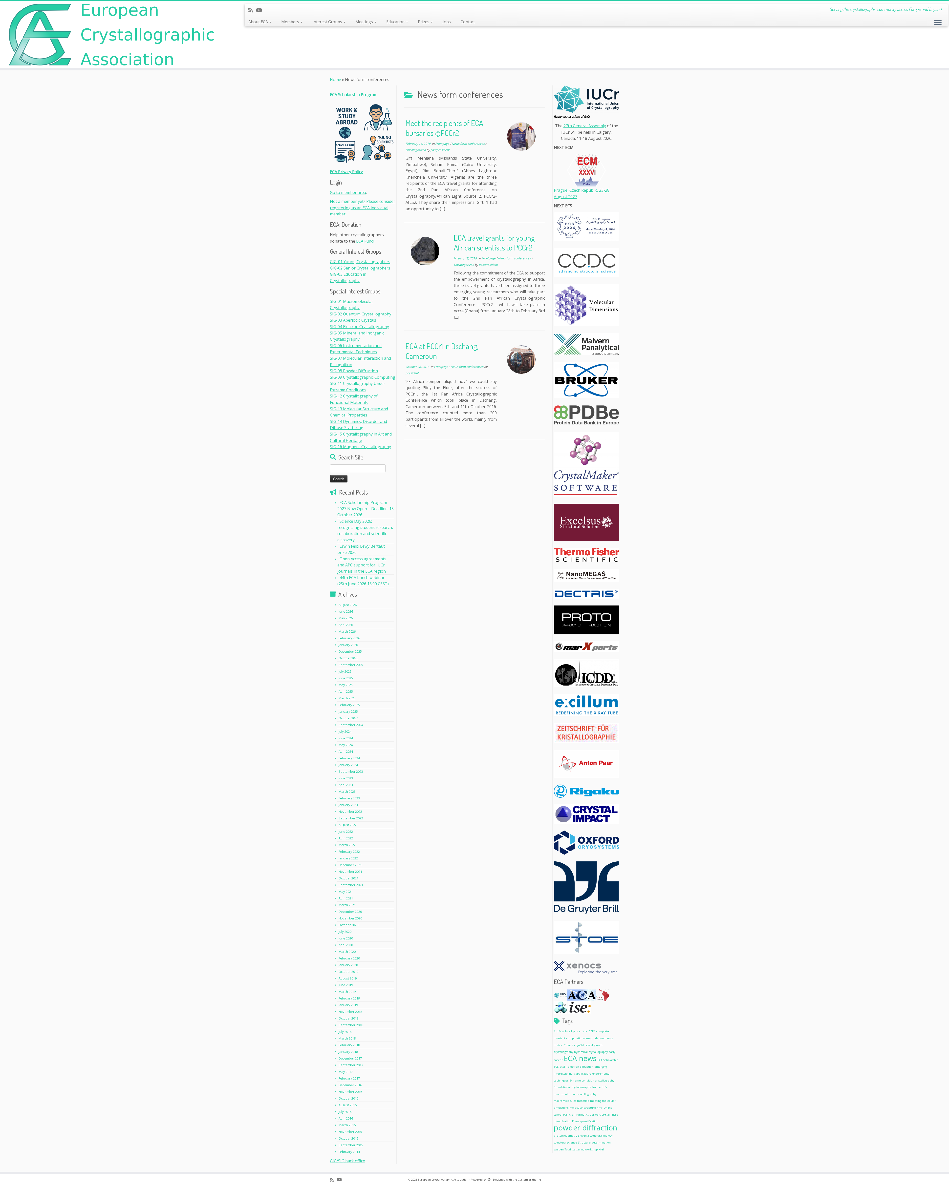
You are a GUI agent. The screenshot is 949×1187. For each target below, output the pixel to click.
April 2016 (346, 1118)
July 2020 (345, 931)
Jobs (447, 21)
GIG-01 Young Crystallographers (360, 261)
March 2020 (347, 951)
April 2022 (346, 838)
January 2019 (348, 1005)
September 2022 (351, 818)
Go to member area (348, 192)
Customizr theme (529, 1179)
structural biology (601, 1135)
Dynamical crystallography (591, 1052)
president (412, 373)
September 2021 (351, 885)
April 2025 (346, 691)
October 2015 (348, 1138)
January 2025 (348, 711)
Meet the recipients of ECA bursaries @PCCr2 (444, 128)
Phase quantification (585, 1121)
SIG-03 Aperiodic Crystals (353, 320)
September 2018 (351, 1025)
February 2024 (349, 758)
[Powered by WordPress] (489, 1178)
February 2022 (349, 851)
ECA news (580, 1058)
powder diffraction (585, 1128)
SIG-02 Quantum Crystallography (360, 314)
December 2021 (350, 865)
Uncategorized (416, 150)
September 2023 (351, 771)
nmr (600, 1107)
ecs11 (563, 1066)
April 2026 (346, 625)
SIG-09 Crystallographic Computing (362, 377)
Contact (468, 21)
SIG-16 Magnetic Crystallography (360, 446)
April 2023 (346, 785)
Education (396, 21)
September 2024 (351, 725)
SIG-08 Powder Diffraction (354, 371)
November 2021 (350, 871)
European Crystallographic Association (443, 1179)
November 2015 (350, 1131)
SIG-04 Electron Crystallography (359, 326)
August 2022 (348, 825)
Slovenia (583, 1135)
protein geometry (565, 1135)
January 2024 (348, 765)
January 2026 (348, 645)
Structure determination (594, 1142)
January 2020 (348, 965)
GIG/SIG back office (347, 1161)
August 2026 (348, 605)
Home (335, 79)
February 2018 (349, 1045)
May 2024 (346, 745)
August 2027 (565, 196)
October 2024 (348, 718)
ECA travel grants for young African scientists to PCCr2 (494, 242)
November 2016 (350, 1091)
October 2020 (348, 925)
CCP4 (592, 1031)
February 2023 (349, 798)
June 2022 (346, 831)
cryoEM (579, 1045)
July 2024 (345, 731)
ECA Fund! (365, 241)
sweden (559, 1149)
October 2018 (348, 1018)
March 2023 (347, 791)
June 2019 (346, 985)
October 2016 (348, 1098)
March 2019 (347, 991)
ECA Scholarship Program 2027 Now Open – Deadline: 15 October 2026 (365, 509)
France (596, 1087)
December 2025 (350, 651)
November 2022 (350, 811)
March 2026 (347, 631)
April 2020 (346, 945)
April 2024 (346, 751)
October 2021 (348, 878)
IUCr (604, 1087)
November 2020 (350, 918)
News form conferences (468, 144)
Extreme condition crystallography (591, 1080)
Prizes (424, 21)
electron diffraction (580, 1066)
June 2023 (346, 778)
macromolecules (565, 1101)
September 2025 (351, 665)
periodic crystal (600, 1114)
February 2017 (349, 1078)
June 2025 (346, 678)
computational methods (582, 1038)
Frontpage (442, 144)
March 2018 (347, 1038)
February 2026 (349, 638)
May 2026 (346, 618)
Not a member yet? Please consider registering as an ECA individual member (362, 208)
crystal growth (594, 1045)
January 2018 (348, 1051)
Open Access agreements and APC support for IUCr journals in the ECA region (361, 565)
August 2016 (348, 1105)
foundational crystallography (572, 1087)
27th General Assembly (584, 125)
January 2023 (348, 805)
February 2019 (349, 998)
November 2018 (350, 1011)
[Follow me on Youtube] (260, 10)
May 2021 (346, 891)
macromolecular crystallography (575, 1094)
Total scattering (574, 1149)
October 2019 (348, 971)
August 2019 (348, 978)
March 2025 (347, 698)
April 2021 (346, 898)
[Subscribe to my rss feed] (252, 10)
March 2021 (347, 905)
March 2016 (347, 1125)
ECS (556, 1066)
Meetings (364, 21)
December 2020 (350, 911)
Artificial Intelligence (567, 1031)
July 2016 (345, 1111)
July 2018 (345, 1031)
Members (290, 21)
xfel (601, 1149)
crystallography (563, 1052)
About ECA (258, 21)
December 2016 (350, 1085)
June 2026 (346, 611)
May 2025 (346, 685)
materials (583, 1101)
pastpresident (440, 150)
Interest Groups (327, 21)
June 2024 (346, 738)
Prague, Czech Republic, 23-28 (581, 190)
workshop (591, 1149)
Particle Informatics (576, 1114)
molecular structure (582, 1107)
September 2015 (351, 1145)
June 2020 (346, 938)
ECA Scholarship (608, 1060)
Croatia (568, 1045)
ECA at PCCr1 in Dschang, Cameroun (442, 351)
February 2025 (349, 705)
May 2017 (346, 1071)
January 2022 (348, 858)
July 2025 (345, 671)
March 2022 (347, 845)
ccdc (585, 1031)
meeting (595, 1101)
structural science (565, 1142)
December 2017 (350, 1058)
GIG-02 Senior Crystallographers (360, 268)
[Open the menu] (938, 22)
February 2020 (349, 958)
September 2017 (351, 1065)
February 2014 (349, 1151)
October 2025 (348, 658)
